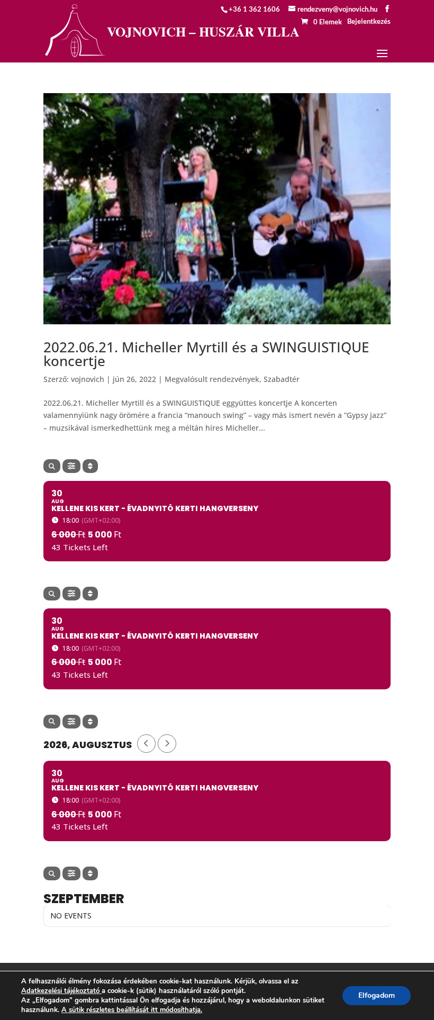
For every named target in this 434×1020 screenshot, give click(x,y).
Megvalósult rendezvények (212, 379)
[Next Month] (167, 743)
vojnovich (87, 379)
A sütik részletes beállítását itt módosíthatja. (131, 1010)
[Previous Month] (146, 743)
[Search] (51, 466)
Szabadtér (282, 379)
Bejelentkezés (369, 21)
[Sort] (90, 466)
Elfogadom (376, 995)
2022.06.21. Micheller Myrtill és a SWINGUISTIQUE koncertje (206, 354)
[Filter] (71, 466)
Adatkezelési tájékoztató (60, 991)
